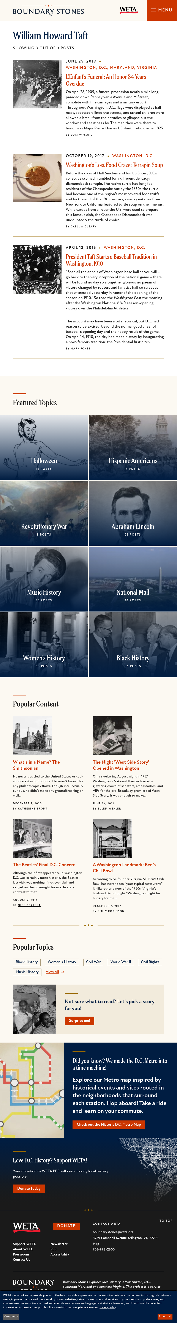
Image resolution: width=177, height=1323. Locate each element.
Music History (44, 592)
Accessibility (60, 1254)
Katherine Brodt (32, 809)
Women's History (44, 657)
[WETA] (129, 10)
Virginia (147, 68)
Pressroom (21, 1254)
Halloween (44, 460)
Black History (133, 657)
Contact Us (21, 1260)
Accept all (165, 1316)
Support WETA (24, 1244)
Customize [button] (11, 1316)
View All (52, 972)
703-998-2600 (104, 1249)
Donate (66, 1226)
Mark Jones (81, 349)
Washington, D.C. (86, 68)
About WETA (23, 1249)
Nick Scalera (29, 905)
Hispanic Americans (133, 460)
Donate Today (29, 1189)
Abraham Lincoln (133, 526)
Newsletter (59, 1244)
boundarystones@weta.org (113, 1232)
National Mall (133, 592)
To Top (166, 1221)
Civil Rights (150, 962)
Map (96, 1244)
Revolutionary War (44, 526)
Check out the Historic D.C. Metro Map (109, 1125)
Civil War (93, 962)
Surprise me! (79, 1021)
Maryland (122, 68)
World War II (121, 962)
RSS (54, 1249)
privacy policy (107, 1307)
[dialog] (88, 1307)
